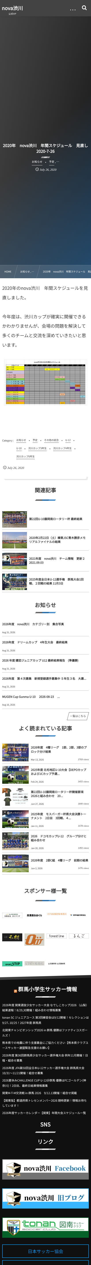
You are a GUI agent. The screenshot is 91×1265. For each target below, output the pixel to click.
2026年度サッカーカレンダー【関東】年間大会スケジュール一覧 (44, 1113)
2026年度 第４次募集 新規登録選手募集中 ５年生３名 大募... (44, 678)
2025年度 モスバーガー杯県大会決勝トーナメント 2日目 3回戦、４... (58, 816)
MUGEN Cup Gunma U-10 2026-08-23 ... (31, 696)
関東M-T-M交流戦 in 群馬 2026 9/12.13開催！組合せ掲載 (39, 1093)
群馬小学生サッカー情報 (47, 989)
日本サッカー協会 (45, 1251)
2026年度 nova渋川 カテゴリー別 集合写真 (33, 624)
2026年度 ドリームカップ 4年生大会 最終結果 (35, 642)
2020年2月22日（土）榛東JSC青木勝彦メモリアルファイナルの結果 (57, 540)
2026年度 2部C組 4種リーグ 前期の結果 (59, 860)
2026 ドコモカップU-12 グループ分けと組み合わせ (58, 838)
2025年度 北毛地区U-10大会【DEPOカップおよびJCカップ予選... (58, 772)
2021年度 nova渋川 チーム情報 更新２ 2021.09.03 (58, 560)
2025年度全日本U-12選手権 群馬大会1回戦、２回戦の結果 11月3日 (56, 581)
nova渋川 (12, 8)
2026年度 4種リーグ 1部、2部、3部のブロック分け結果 (59, 749)
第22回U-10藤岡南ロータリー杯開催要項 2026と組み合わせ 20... (57, 794)
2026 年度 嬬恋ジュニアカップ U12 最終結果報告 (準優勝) (40, 660)
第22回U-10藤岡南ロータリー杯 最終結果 (55, 519)
